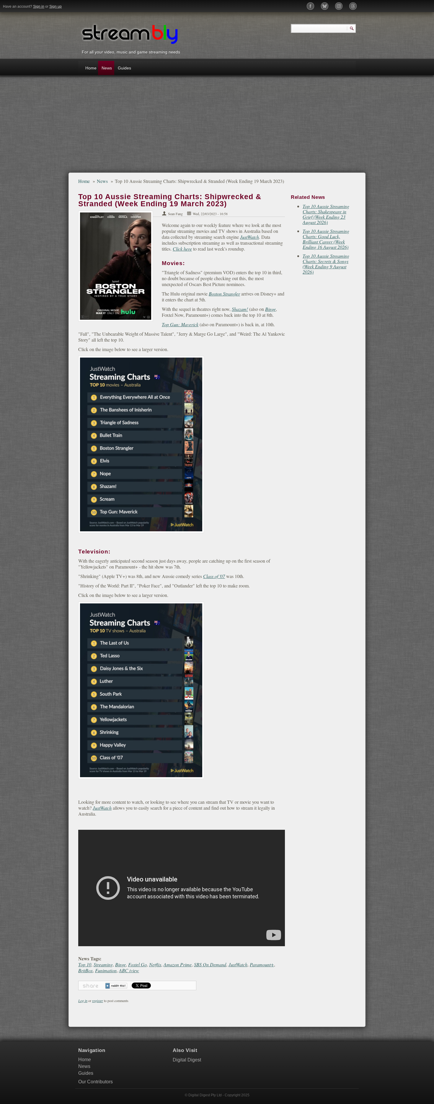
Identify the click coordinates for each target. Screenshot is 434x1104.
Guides (124, 68)
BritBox (85, 970)
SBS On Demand (210, 964)
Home (91, 68)
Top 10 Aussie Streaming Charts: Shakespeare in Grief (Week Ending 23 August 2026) (326, 214)
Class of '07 (214, 576)
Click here (182, 249)
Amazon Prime (178, 964)
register (97, 1000)
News (107, 68)
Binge (270, 309)
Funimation (106, 970)
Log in (82, 1000)
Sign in (38, 6)
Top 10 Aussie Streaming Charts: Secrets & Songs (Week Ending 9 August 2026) (326, 264)
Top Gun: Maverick (180, 324)
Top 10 (84, 964)
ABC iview (129, 970)
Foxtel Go (137, 964)
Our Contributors (95, 1081)
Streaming (103, 964)
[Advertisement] (217, 126)
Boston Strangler (224, 293)
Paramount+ (262, 964)
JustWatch (249, 237)
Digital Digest (187, 1059)
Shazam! (240, 309)
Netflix (155, 964)
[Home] (130, 33)
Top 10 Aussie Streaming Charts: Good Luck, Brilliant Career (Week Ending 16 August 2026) (326, 239)
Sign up (55, 6)
